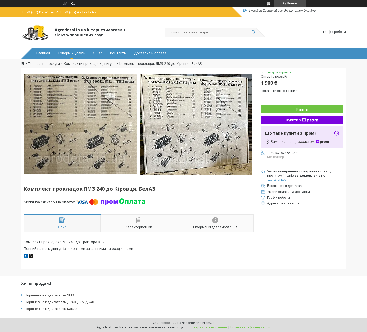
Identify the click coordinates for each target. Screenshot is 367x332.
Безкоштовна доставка (284, 186)
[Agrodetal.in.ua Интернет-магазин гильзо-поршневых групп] (35, 31)
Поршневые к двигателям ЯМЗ (49, 295)
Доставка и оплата (150, 53)
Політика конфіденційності (250, 327)
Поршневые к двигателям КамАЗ (51, 308)
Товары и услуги (71, 53)
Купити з (293, 120)
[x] (31, 256)
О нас (97, 53)
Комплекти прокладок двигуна (90, 63)
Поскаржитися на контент (208, 327)
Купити (302, 109)
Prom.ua (208, 323)
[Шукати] (253, 32)
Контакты (118, 53)
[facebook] (26, 256)
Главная (43, 53)
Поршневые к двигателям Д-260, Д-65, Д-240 (59, 302)
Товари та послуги (44, 63)
